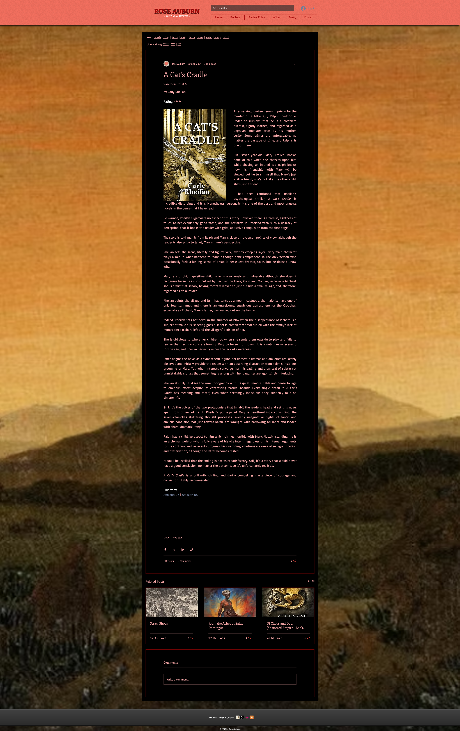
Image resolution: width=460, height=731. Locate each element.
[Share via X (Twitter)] (174, 549)
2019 (217, 37)
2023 (183, 37)
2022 (192, 37)
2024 (167, 537)
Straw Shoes (159, 623)
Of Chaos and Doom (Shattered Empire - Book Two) (285, 625)
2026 (157, 37)
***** (166, 44)
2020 (209, 37)
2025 (166, 37)
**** (173, 44)
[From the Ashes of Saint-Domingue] (230, 602)
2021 (200, 37)
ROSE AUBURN (177, 10)
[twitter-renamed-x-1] (242, 717)
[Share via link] (191, 549)
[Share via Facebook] (165, 549)
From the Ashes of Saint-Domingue (226, 625)
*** (179, 44)
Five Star (177, 537)
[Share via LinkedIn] (183, 549)
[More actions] (294, 63)
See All (310, 580)
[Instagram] (247, 717)
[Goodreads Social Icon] (238, 717)
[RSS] (252, 717)
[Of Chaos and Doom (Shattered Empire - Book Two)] (288, 602)
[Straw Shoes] (172, 602)
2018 (226, 37)
